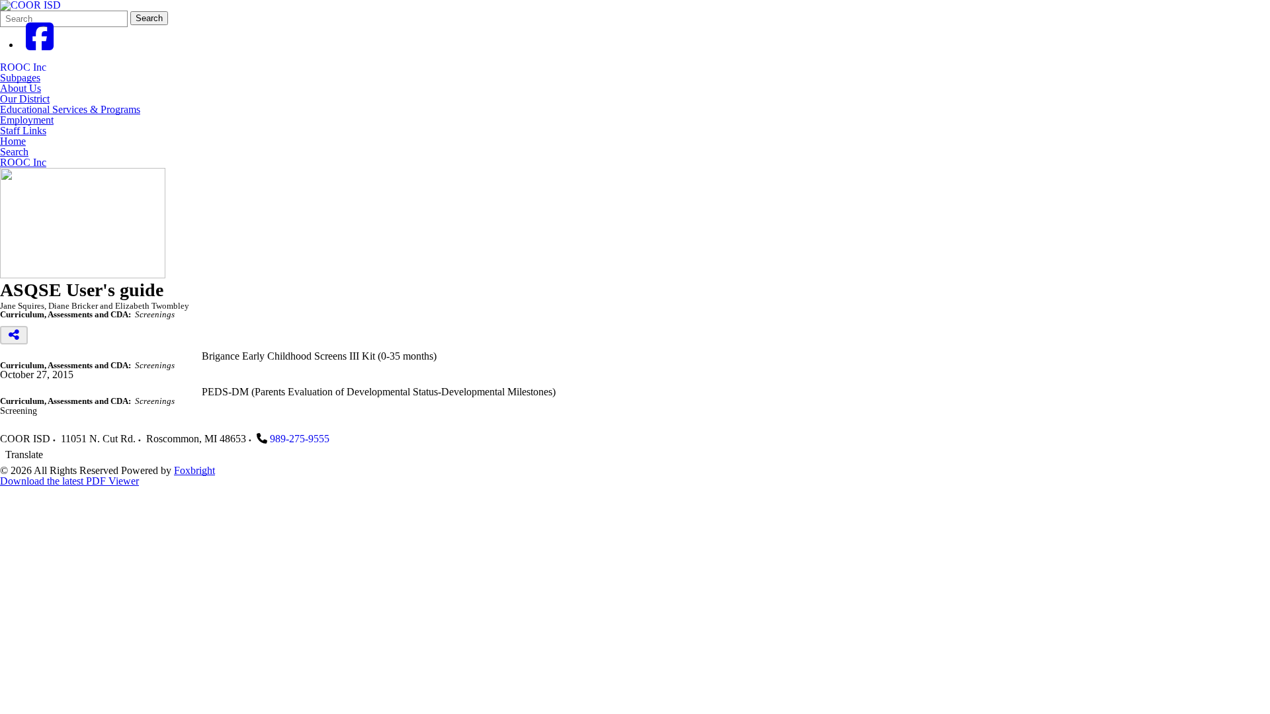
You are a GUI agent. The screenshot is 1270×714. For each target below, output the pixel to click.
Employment (27, 120)
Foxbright (194, 470)
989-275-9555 (299, 438)
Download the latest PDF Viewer (69, 481)
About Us (20, 88)
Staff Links (23, 131)
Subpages (20, 78)
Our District (25, 99)
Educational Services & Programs (70, 109)
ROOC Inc (23, 67)
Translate (24, 454)
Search (149, 18)
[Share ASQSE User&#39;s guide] (14, 335)
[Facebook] (40, 44)
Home (13, 141)
